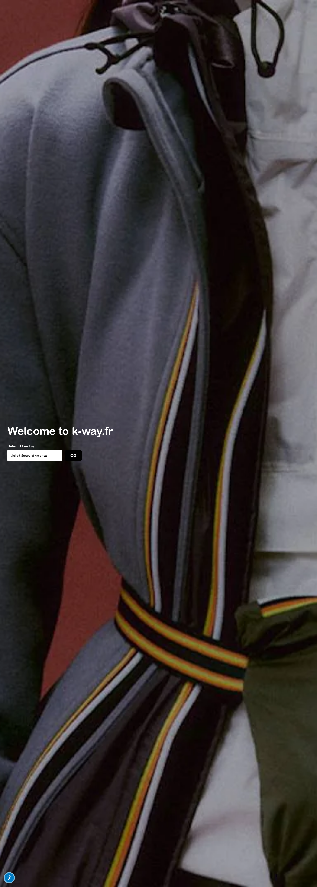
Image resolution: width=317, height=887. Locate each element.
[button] (9, 877)
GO (73, 455)
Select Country (20, 446)
